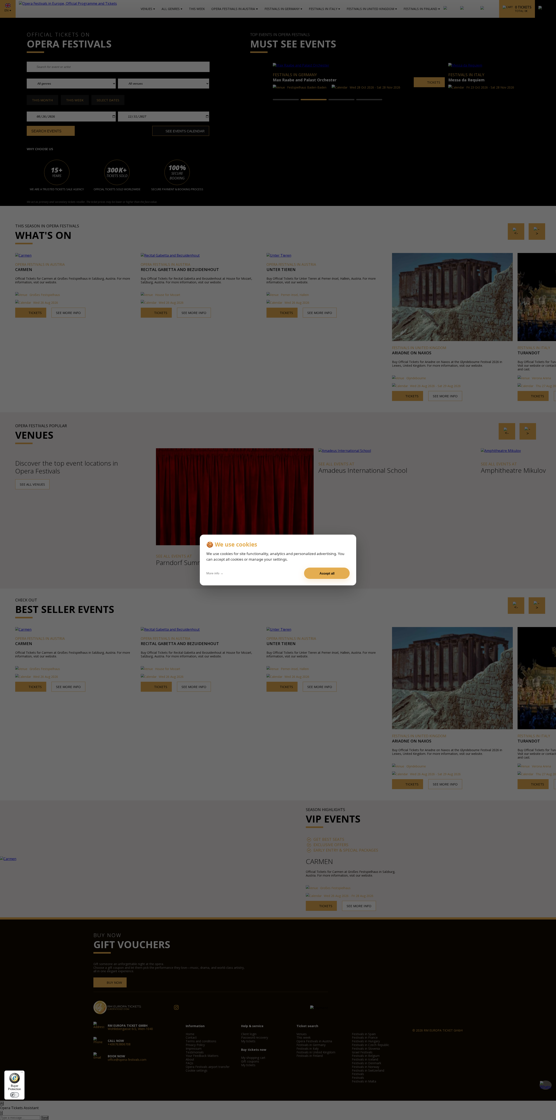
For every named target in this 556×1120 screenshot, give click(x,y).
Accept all (326, 573)
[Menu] (22, 1073)
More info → (214, 573)
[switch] (14, 1094)
